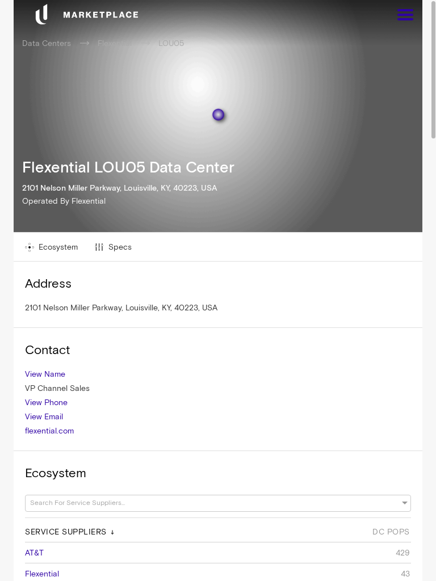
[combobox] (212, 503)
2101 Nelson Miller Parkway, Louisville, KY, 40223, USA (121, 307)
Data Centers (46, 43)
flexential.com (49, 430)
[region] (218, 290)
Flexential (115, 43)
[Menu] (405, 16)
